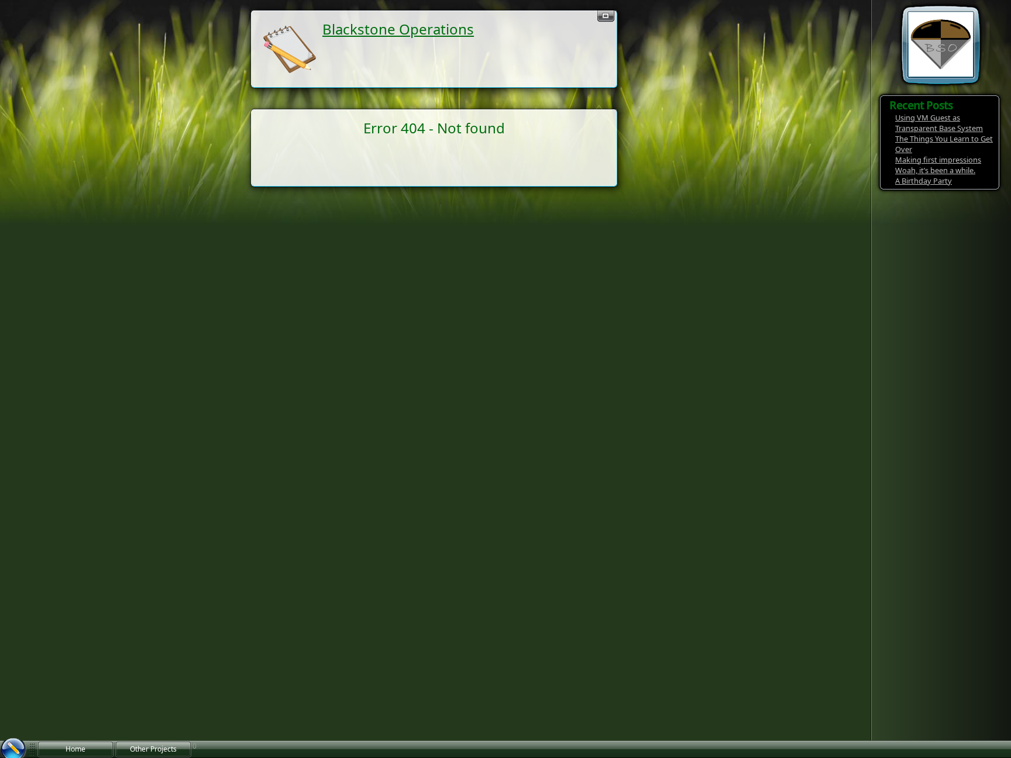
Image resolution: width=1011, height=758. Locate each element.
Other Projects (153, 749)
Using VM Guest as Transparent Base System (939, 122)
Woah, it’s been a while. (935, 170)
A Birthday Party (923, 180)
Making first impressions (938, 159)
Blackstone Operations (398, 29)
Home (75, 749)
